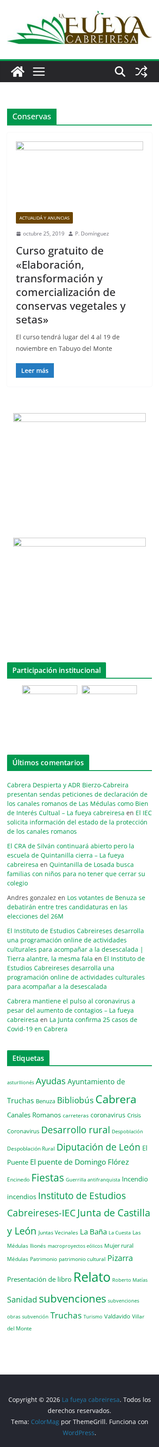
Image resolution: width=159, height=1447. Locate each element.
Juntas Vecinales (58, 1232)
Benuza (45, 1101)
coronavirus (108, 1115)
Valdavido (117, 1316)
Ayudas (51, 1081)
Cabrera (115, 1098)
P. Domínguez (92, 233)
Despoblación (127, 1131)
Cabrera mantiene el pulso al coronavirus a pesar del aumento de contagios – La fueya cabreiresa (71, 1010)
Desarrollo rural (75, 1129)
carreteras (76, 1115)
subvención (35, 1317)
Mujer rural (118, 1246)
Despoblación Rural (31, 1148)
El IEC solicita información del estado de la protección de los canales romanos (79, 822)
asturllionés (20, 1082)
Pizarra (120, 1258)
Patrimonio (43, 1258)
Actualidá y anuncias (44, 218)
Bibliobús (75, 1100)
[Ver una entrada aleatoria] (141, 71)
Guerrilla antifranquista (93, 1179)
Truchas (66, 1315)
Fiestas (47, 1177)
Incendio (135, 1179)
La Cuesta (120, 1232)
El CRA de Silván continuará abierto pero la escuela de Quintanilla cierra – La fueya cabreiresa (70, 855)
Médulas (17, 1259)
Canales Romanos (34, 1115)
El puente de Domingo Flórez (79, 1162)
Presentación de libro (39, 1279)
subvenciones (72, 1298)
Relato (91, 1277)
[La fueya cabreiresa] (17, 71)
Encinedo (18, 1179)
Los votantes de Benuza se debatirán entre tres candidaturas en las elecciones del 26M (76, 906)
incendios (21, 1196)
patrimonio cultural (82, 1258)
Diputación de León (98, 1146)
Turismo (92, 1316)
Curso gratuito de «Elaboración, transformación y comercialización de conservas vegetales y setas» (70, 285)
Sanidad (22, 1299)
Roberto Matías (130, 1279)
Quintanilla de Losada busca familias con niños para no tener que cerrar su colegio (76, 873)
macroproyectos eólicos (75, 1245)
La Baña (93, 1232)
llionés (38, 1246)
